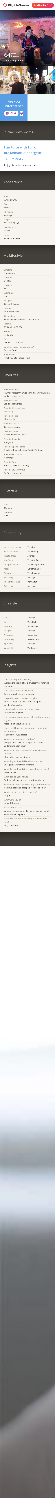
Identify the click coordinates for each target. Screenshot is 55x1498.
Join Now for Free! (43, 5)
